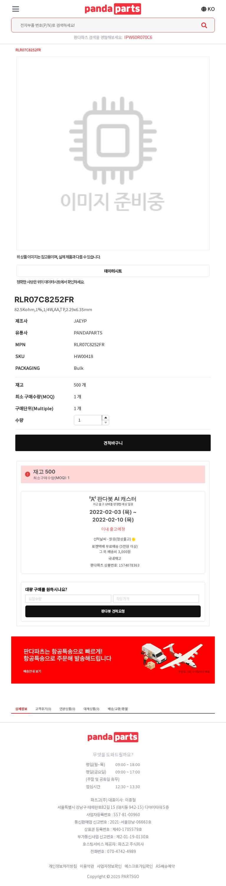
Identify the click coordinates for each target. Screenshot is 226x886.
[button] (105, 417)
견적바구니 (113, 443)
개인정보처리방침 (63, 866)
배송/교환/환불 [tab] (118, 708)
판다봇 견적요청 (113, 611)
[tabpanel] (113, 718)
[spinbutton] (91, 420)
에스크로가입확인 (138, 866)
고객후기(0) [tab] (43, 708)
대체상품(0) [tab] (91, 708)
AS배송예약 (165, 866)
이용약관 (87, 866)
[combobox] (112, 25)
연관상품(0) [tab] (67, 708)
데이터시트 (113, 271)
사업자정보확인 (109, 866)
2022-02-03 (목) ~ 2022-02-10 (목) (113, 516)
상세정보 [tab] (21, 708)
